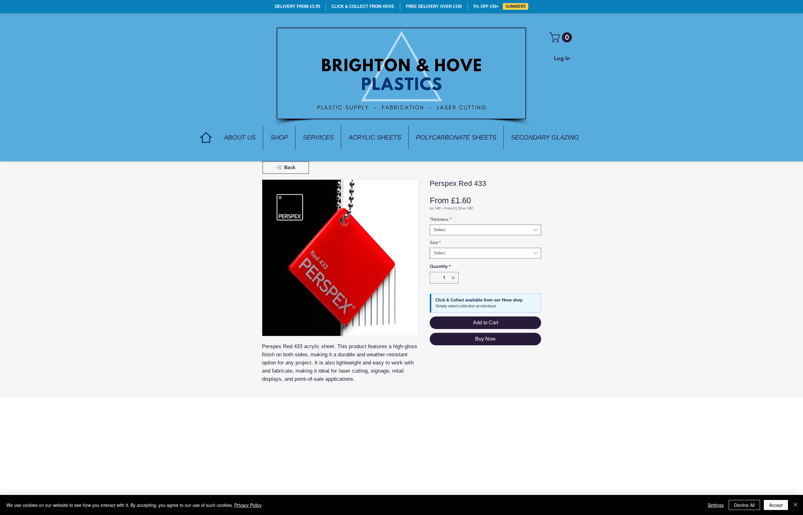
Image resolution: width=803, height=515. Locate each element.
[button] (562, 37)
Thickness (440, 219)
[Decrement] (435, 277)
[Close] (795, 505)
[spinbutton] (444, 277)
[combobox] (485, 230)
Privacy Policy (248, 505)
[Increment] (454, 277)
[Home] (205, 137)
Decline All (744, 505)
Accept (776, 505)
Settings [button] (716, 505)
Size (435, 242)
